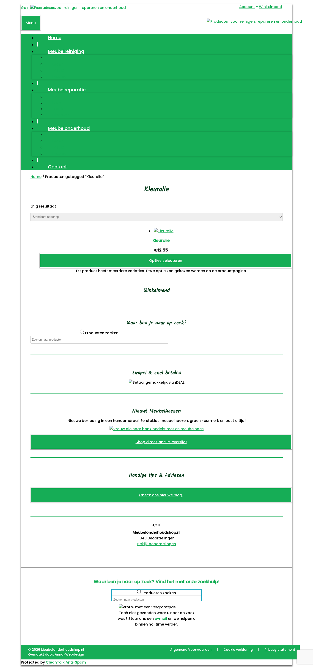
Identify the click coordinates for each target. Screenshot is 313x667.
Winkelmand (270, 6)
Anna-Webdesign (69, 654)
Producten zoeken (101, 333)
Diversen (60, 76)
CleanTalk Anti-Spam (66, 662)
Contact (57, 167)
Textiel (58, 70)
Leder (57, 64)
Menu (31, 22)
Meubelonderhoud (69, 128)
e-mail (161, 618)
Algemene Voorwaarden (190, 649)
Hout (57, 58)
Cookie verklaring (238, 649)
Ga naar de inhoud (38, 7)
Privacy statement (280, 649)
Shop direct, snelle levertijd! (161, 442)
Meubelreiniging (66, 51)
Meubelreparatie (67, 90)
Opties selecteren (165, 260)
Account (247, 6)
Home (54, 37)
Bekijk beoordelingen (156, 544)
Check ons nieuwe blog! (161, 495)
